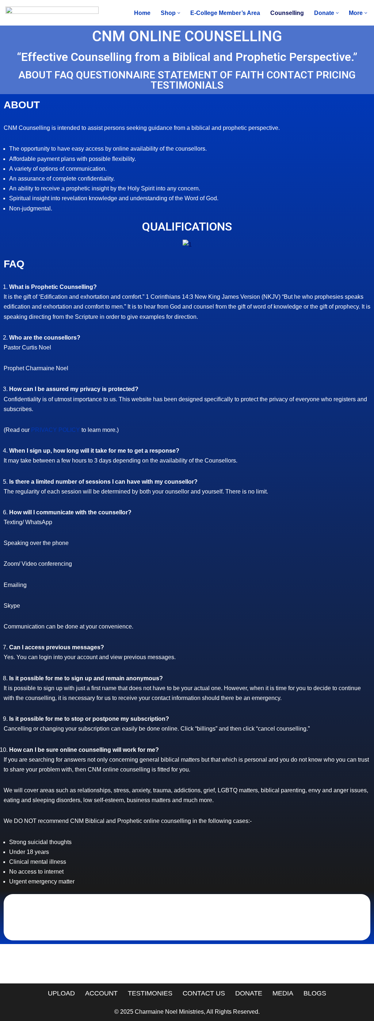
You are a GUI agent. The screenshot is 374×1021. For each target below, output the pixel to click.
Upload (61, 993)
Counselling (287, 13)
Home (142, 13)
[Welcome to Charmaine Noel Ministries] (52, 13)
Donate (248, 993)
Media (282, 993)
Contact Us (204, 993)
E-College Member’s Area (225, 13)
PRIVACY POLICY (55, 430)
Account (101, 993)
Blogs (315, 993)
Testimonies (150, 993)
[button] (179, 13)
